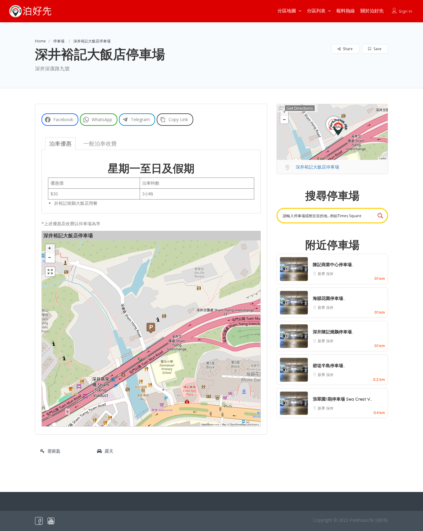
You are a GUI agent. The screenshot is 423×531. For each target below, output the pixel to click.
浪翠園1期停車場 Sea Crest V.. (342, 399)
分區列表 (316, 11)
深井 (330, 273)
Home (40, 41)
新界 (322, 273)
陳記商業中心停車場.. (333, 264)
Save (377, 48)
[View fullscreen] (50, 271)
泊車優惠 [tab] (60, 143)
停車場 (58, 41)
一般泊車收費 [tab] (100, 143)
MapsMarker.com (210, 424)
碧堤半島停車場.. (329, 365)
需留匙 (53, 451)
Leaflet (382, 158)
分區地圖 (286, 11)
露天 (109, 451)
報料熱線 (345, 11)
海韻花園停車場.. (329, 298)
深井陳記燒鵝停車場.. (333, 332)
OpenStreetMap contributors (244, 424)
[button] (151, 328)
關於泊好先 (372, 11)
